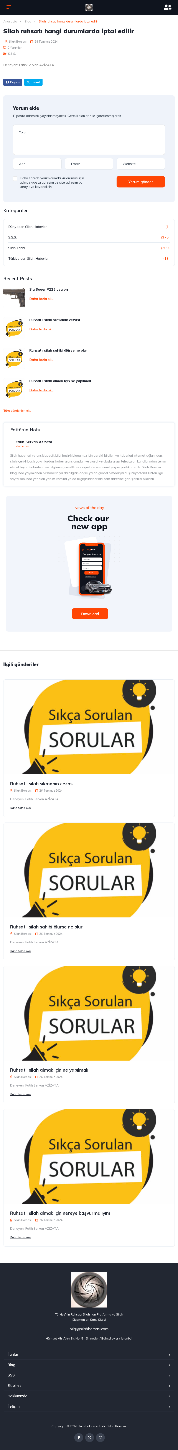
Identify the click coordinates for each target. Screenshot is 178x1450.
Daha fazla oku (41, 299)
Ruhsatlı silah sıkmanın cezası (54, 320)
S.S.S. (12, 53)
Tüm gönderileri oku (17, 411)
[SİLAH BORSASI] (89, 7)
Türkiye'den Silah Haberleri (28, 258)
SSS (11, 1375)
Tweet (35, 82)
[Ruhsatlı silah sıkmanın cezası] (14, 328)
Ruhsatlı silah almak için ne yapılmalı (60, 381)
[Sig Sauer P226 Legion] (14, 297)
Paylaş (15, 82)
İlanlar (13, 1354)
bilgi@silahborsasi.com (89, 1329)
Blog (28, 21)
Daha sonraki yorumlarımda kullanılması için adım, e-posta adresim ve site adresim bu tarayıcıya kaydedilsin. (52, 182)
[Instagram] (100, 1437)
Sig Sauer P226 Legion (48, 289)
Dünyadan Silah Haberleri (27, 226)
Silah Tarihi (16, 248)
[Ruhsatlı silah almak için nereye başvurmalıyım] (89, 1156)
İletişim (14, 1406)
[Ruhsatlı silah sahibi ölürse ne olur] (14, 358)
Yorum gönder (141, 181)
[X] (89, 1437)
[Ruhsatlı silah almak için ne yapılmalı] (14, 389)
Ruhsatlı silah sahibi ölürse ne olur (58, 350)
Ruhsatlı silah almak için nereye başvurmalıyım (60, 1213)
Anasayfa (10, 21)
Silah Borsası (17, 41)
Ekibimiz (14, 1385)
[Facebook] (78, 1437)
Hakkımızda (17, 1396)
